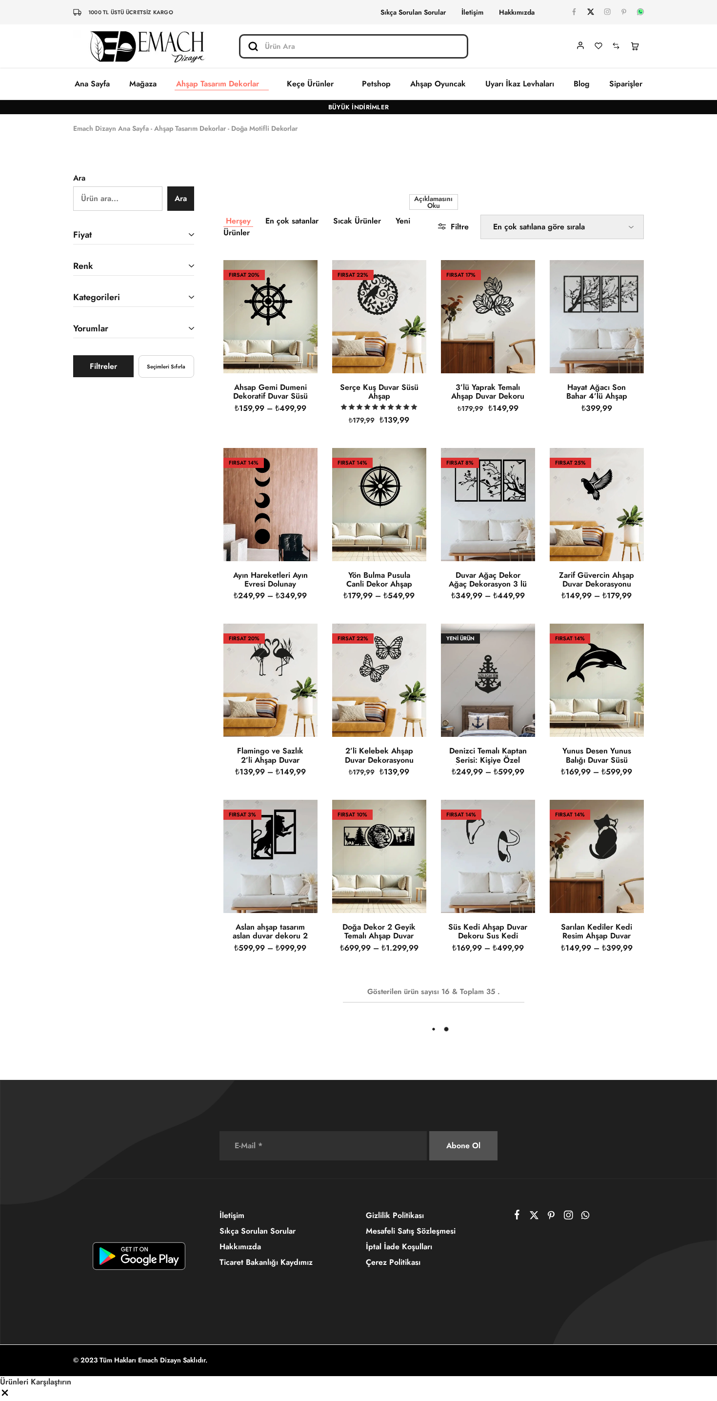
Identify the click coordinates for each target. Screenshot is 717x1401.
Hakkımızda (517, 12)
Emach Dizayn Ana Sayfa (111, 128)
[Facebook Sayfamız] (574, 12)
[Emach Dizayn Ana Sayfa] (146, 46)
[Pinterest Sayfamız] (624, 12)
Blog (584, 84)
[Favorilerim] (598, 46)
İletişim (472, 12)
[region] (358, 1372)
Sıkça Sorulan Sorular (413, 12)
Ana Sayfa (92, 84)
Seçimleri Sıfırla (166, 366)
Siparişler (625, 84)
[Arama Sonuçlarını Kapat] (456, 45)
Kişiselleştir (505, 1381)
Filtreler (103, 366)
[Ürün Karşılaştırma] (616, 46)
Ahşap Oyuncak (444, 84)
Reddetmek (573, 1381)
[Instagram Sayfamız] (607, 12)
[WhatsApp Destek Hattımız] (640, 12)
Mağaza (141, 84)
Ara (79, 177)
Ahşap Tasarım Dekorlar (190, 128)
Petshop (384, 84)
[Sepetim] (634, 46)
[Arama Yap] (252, 46)
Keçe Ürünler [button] (320, 84)
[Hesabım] (580, 45)
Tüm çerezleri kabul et (656, 1381)
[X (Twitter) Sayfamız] (590, 12)
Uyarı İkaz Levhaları (523, 84)
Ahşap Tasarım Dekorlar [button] (221, 84)
